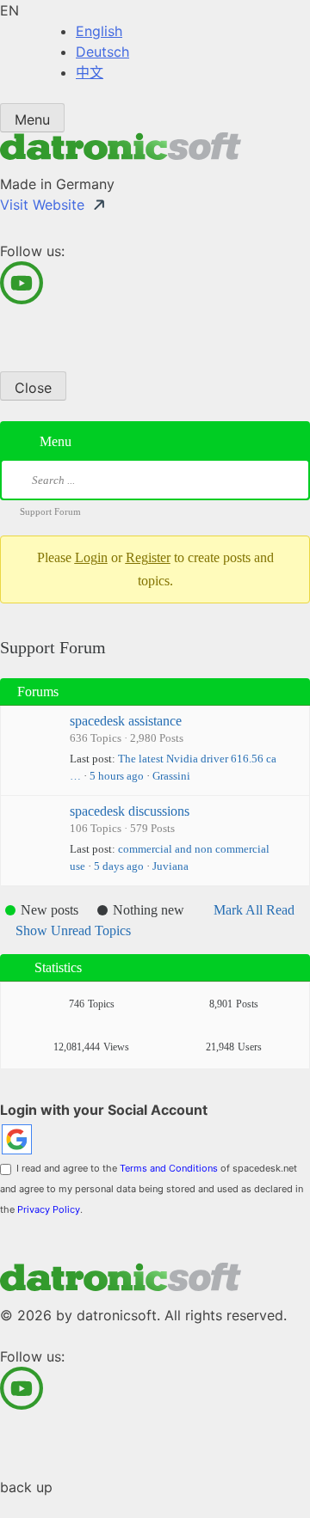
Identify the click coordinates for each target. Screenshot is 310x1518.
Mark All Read (254, 910)
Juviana (170, 866)
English (99, 31)
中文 (89, 72)
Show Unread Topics (73, 930)
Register (148, 557)
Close (33, 387)
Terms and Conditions (169, 1168)
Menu (32, 119)
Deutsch (102, 51)
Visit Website (42, 204)
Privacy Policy (48, 1209)
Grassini (171, 775)
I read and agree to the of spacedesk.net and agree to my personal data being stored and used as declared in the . (151, 1188)
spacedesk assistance (126, 720)
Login (91, 557)
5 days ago (119, 866)
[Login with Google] (17, 1139)
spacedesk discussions (129, 811)
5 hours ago (117, 775)
